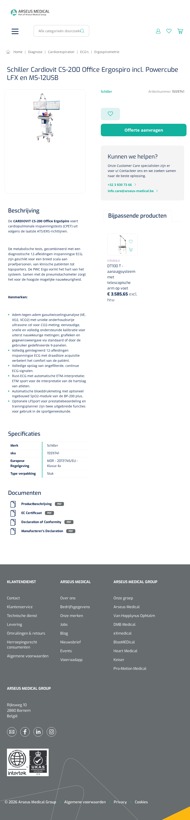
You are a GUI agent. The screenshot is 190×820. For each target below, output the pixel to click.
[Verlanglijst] (166, 31)
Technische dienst (22, 615)
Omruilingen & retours (26, 633)
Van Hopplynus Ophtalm (134, 615)
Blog (64, 633)
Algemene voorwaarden (27, 656)
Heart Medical (125, 650)
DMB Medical (125, 624)
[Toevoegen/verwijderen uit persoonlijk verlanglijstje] (110, 114)
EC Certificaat (31, 513)
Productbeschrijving (36, 504)
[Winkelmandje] (177, 31)
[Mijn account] (155, 31)
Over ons (68, 598)
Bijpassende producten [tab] (137, 215)
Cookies (141, 802)
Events (66, 650)
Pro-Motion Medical (130, 668)
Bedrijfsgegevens (75, 606)
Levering (14, 624)
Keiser (119, 659)
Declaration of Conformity (41, 522)
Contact (13, 598)
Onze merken (71, 615)
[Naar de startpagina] (14, 12)
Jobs (64, 624)
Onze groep (123, 598)
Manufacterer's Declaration (42, 531)
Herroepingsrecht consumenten (22, 645)
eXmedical (123, 633)
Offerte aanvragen (143, 130)
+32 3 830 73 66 (120, 184)
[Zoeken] (82, 31)
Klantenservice (20, 606)
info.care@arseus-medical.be (131, 191)
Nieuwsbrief (70, 642)
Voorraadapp (71, 659)
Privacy (120, 802)
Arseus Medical (127, 606)
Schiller (106, 91)
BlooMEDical (124, 642)
